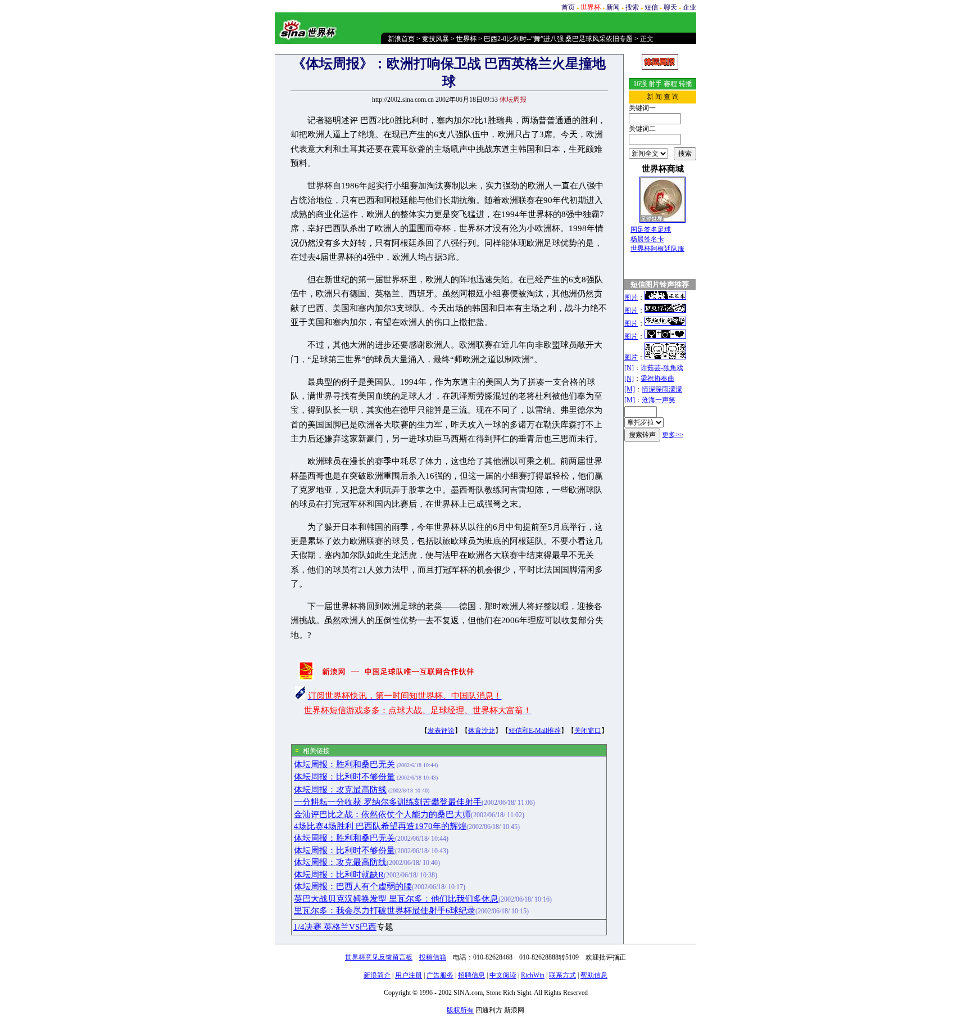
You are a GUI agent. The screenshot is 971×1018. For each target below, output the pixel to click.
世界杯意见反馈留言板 (378, 957)
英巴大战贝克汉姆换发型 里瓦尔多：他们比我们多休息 (396, 898)
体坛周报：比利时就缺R (339, 874)
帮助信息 (593, 975)
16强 (640, 84)
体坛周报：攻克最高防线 (340, 789)
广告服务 (439, 975)
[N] (629, 368)
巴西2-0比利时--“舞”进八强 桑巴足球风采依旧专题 (558, 39)
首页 (568, 7)
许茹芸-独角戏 (662, 368)
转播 (685, 84)
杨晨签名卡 (647, 239)
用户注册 (408, 975)
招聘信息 (471, 975)
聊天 (670, 7)
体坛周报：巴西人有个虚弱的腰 (353, 886)
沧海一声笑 (658, 400)
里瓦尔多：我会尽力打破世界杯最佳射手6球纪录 (384, 910)
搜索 (632, 7)
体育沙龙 (481, 731)
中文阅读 (502, 975)
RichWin (533, 975)
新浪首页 (401, 39)
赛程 (670, 84)
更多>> (672, 435)
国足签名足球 (650, 229)
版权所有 (460, 1010)
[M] (629, 389)
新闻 (613, 7)
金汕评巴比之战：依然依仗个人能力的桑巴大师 (382, 814)
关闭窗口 (587, 731)
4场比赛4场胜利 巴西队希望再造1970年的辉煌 (380, 826)
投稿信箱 (432, 957)
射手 (655, 84)
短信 (651, 7)
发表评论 (441, 731)
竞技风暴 (435, 39)
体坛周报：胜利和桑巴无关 (344, 764)
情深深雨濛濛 (662, 389)
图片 (631, 297)
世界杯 (466, 39)
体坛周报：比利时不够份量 (344, 776)
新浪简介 (377, 975)
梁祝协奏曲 (657, 378)
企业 (689, 7)
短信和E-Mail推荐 (535, 731)
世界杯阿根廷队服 (657, 249)
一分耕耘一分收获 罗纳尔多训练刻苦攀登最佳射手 (388, 802)
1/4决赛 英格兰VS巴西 (334, 926)
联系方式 (562, 975)
